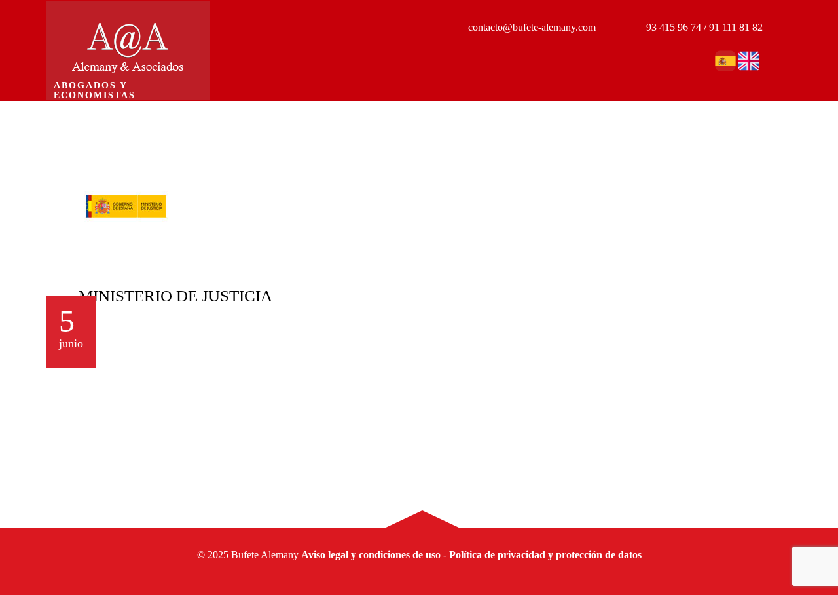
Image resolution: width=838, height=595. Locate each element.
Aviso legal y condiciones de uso (371, 554)
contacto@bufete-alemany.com (530, 27)
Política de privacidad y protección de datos (545, 554)
